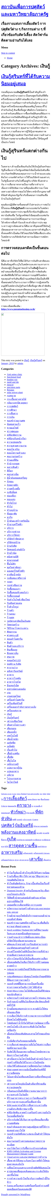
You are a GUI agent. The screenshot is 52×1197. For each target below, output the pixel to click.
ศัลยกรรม (12, 632)
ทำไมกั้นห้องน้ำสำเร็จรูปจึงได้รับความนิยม (28, 872)
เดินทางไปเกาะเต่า (16, 725)
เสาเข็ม (36, 859)
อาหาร (10, 675)
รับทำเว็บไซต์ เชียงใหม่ (18, 599)
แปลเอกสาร (13, 771)
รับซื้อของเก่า (13, 589)
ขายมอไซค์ (12, 428)
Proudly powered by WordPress (15, 1194)
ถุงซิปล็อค (12, 492)
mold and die (13, 382)
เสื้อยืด (10, 757)
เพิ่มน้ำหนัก (12, 739)
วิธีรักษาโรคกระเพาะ (17, 628)
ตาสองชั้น (37, 806)
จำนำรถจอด (13, 463)
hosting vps (12, 379)
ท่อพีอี (14, 819)
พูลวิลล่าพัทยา (14, 567)
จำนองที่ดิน (12, 460)
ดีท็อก (10, 471)
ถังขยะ (10, 481)
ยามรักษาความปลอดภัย (25, 840)
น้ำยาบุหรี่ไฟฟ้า (14, 524)
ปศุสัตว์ (7, 825)
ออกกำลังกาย (42, 846)
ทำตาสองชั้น (30, 813)
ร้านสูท (10, 617)
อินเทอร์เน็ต (13, 685)
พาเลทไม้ (46, 833)
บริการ (10, 528)
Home (10, 58)
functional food (14, 377)
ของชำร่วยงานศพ (16, 420)
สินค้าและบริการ (15, 646)
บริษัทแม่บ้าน (13, 542)
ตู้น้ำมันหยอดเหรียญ (17, 478)
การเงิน (10, 417)
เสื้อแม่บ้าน (47, 860)
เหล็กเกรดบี (12, 764)
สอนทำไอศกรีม (15, 639)
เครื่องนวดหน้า (28, 853)
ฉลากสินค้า (13, 467)
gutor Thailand (22, 794)
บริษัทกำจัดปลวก (15, 539)
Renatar (11, 390)
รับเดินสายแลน (14, 603)
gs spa (14, 794)
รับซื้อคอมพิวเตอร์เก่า (18, 592)
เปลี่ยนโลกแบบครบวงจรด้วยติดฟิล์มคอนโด (28, 1168)
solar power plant (15, 392)
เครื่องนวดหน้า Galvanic (42, 853)
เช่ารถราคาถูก (24, 860)
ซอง (39, 799)
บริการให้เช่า (13, 535)
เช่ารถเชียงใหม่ (14, 721)
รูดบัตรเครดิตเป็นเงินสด (18, 621)
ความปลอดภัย (14, 442)
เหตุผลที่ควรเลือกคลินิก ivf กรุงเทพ (24, 905)
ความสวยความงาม (17, 445)
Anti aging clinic (14, 374)
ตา (33, 806)
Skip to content (8, 53)
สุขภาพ (10, 657)
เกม (9, 692)
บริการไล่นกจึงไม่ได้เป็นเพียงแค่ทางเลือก (27, 958)
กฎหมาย (11, 395)
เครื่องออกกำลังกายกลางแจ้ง (21, 707)
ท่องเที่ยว (11, 496)
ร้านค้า (10, 610)
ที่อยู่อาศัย (12, 513)
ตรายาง (24, 805)
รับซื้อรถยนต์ (13, 596)
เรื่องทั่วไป (12, 750)
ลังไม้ (6, 846)
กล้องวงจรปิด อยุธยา (17, 403)
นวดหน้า (20, 819)
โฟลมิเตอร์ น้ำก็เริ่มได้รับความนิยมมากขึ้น (28, 1023)
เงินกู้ (26, 360)
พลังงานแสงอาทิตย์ (18, 832)
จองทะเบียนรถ (32, 799)
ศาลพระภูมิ (12, 635)
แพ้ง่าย (10, 775)
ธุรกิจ (9, 517)
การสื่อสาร (12, 413)
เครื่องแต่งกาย (14, 710)
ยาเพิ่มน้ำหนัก (14, 574)
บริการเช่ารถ (13, 531)
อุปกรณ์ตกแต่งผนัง (16, 689)
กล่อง (44, 794)
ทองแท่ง (11, 499)
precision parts (13, 387)
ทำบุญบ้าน (12, 510)
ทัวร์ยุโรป (11, 503)
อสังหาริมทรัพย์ (15, 671)
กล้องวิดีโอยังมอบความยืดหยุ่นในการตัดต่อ (28, 1066)
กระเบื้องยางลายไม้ (16, 399)
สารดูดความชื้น (23, 845)
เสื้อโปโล (11, 760)
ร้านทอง (11, 614)
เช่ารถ (16, 860)
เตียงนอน (11, 728)
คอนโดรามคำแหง (16, 453)
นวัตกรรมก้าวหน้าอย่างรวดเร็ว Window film (29, 998)
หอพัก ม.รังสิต (14, 664)
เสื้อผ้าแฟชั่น (13, 753)
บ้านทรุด (35, 819)
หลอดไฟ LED (14, 660)
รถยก (9, 581)
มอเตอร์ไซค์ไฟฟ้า (16, 571)
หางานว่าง (12, 667)
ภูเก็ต (11, 839)
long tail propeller (33, 794)
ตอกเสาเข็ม (13, 474)
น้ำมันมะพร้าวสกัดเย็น (18, 521)
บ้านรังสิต (12, 546)
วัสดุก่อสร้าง (13, 624)
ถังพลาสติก (12, 485)
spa (41, 794)
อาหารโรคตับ (14, 678)
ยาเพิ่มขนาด (37, 840)
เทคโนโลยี (12, 735)
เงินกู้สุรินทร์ (36, 360)
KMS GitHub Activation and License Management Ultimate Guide (24, 1152)
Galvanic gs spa (6, 794)
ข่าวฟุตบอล (12, 431)
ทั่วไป (9, 506)
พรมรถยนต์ (12, 560)
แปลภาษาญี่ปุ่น (14, 768)
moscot (10, 384)
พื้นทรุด (3, 840)
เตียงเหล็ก (12, 732)
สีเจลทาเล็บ (12, 653)
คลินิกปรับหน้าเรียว (16, 438)
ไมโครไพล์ (12, 782)
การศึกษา (12, 410)
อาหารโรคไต (14, 682)
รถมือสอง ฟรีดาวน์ (16, 578)
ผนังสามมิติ (12, 556)
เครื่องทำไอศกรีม (15, 700)
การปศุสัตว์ (12, 406)
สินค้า (10, 642)
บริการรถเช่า (27, 819)
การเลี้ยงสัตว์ (15, 798)
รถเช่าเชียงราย (14, 585)
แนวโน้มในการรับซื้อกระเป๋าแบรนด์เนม (27, 1148)
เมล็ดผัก (11, 746)
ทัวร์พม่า (18, 812)
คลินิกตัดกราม (14, 435)
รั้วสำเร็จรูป (12, 607)
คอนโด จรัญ (13, 449)
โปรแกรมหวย (14, 778)
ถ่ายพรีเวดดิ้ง (13, 488)
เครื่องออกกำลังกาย (7, 860)
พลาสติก (39, 833)
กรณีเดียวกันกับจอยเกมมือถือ (21, 1041)
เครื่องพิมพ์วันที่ (14, 703)
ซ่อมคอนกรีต (12, 806)
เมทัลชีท (11, 743)
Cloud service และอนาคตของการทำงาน (27, 1157)
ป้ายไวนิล (11, 553)
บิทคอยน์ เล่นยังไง (16, 549)
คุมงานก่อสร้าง (14, 456)
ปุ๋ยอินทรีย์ (24, 825)
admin (20, 363)
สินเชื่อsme (12, 649)
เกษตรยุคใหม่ (14, 696)
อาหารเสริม (12, 852)
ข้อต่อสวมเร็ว (14, 424)
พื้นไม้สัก (11, 564)
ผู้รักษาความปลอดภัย (41, 826)
